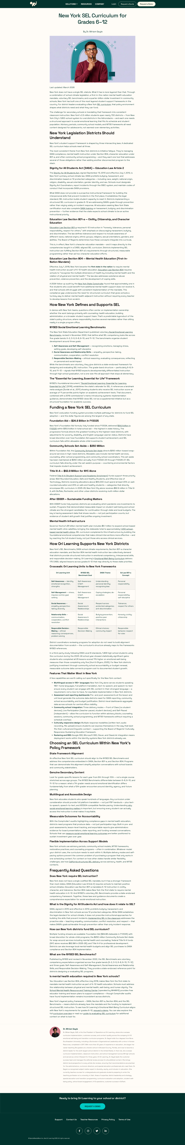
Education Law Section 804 (110, 270)
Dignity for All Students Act (66, 173)
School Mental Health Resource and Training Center (74, 990)
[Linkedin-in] (105, 1131)
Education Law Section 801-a (63, 227)
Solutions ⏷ (72, 4)
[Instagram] (88, 1131)
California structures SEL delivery (84, 861)
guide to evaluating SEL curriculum (99, 1013)
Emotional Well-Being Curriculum (110, 558)
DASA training (86, 208)
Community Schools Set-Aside (89, 450)
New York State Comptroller (91, 283)
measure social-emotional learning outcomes (86, 833)
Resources (86, 4)
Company (99, 4)
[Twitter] (97, 1131)
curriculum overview (62, 1013)
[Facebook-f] (79, 1131)
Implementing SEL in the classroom (104, 918)
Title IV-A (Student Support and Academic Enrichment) (82, 475)
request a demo (100, 1010)
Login (114, 4)
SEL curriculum (104, 104)
